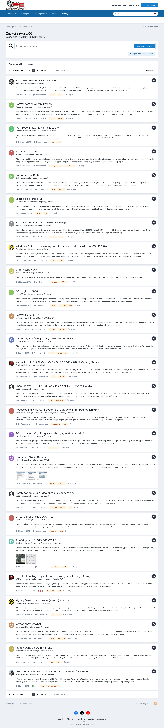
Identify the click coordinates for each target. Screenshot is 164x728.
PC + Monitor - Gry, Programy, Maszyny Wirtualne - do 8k (51, 433)
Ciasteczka (101, 719)
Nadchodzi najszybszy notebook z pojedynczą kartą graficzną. (53, 576)
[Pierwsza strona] (9, 70)
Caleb (18, 365)
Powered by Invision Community (82, 724)
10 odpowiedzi (39, 329)
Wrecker (19, 249)
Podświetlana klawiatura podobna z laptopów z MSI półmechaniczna (57, 409)
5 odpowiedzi (42, 424)
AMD (46, 249)
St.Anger (19, 674)
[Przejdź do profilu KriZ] (11, 176)
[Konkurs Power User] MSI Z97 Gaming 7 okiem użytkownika (53, 671)
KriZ (17, 178)
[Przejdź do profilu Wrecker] (11, 247)
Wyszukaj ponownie (144, 46)
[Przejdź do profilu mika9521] (11, 458)
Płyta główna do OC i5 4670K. (34, 647)
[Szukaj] (155, 14)
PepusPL (19, 107)
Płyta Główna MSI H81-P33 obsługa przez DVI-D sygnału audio (54, 386)
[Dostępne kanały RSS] (155, 703)
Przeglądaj (25, 14)
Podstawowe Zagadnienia (52, 543)
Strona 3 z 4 (59, 70)
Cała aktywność (40, 14)
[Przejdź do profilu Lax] (11, 200)
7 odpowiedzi (41, 282)
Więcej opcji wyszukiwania (142, 54)
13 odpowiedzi (41, 142)
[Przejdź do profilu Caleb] (11, 363)
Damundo (20, 603)
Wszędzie (145, 13)
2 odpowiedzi (42, 189)
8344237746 (21, 225)
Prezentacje (49, 674)
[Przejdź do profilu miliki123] (11, 271)
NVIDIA (45, 154)
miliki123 (19, 273)
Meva (18, 627)
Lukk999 (19, 294)
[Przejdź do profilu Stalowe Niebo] (11, 129)
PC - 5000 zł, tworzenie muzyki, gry (37, 127)
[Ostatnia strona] (49, 70)
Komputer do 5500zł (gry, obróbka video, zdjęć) (45, 492)
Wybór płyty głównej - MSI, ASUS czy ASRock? (44, 338)
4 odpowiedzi (41, 260)
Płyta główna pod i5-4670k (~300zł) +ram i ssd (44, 600)
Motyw (70, 719)
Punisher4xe (21, 651)
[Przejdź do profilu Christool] (11, 340)
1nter (18, 83)
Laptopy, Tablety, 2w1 (48, 202)
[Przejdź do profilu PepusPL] (11, 105)
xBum (18, 413)
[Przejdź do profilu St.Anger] (11, 673)
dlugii (18, 543)
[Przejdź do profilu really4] (11, 153)
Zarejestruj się (149, 5)
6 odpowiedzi (40, 237)
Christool (19, 341)
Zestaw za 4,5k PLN (28, 314)
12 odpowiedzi (40, 531)
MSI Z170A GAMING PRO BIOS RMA (37, 80)
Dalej (43, 70)
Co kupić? (48, 107)
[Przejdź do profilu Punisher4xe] (11, 649)
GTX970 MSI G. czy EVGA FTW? (35, 516)
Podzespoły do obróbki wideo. (34, 104)
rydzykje (19, 436)
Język (61, 719)
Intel (42, 83)
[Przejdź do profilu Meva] (11, 625)
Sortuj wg (150, 70)
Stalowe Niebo (22, 131)
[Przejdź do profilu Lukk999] (11, 292)
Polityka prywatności (85, 719)
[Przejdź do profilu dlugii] (11, 541)
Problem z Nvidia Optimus (31, 457)
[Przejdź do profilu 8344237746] (11, 224)
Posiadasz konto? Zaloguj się (125, 5)
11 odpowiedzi (40, 95)
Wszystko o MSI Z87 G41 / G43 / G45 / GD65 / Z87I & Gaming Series (57, 362)
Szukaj (65, 14)
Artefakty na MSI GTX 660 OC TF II (37, 540)
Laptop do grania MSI (29, 198)
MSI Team (20, 579)
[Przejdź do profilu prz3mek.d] (11, 316)
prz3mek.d (20, 318)
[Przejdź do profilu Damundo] (11, 602)
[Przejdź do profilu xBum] (11, 411)
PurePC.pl (12, 14)
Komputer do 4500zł (28, 175)
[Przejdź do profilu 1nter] (11, 82)
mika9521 (19, 460)
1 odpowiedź (40, 118)
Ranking (54, 14)
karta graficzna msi (27, 151)
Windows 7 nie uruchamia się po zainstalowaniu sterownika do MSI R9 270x (61, 246)
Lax (17, 202)
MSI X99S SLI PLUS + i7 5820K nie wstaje (41, 222)
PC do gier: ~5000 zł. (28, 291)
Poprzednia (18, 70)
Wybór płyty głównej (28, 624)
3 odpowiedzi (41, 305)
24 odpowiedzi (42, 377)
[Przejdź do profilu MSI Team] (11, 577)
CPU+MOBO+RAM (27, 269)
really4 (18, 154)
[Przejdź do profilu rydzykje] (11, 434)
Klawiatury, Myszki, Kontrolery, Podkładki (58, 413)
